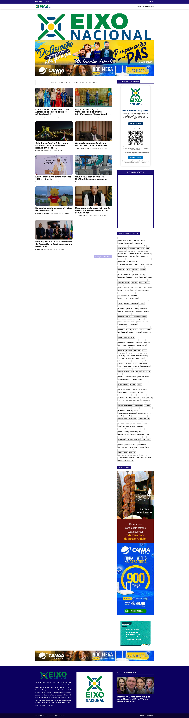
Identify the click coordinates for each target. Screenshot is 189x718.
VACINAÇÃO (132, 450)
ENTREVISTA (121, 329)
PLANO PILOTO (136, 397)
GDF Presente (130, 342)
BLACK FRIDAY (140, 266)
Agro (147, 248)
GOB (119, 345)
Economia (146, 306)
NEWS (100, 117)
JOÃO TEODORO (140, 358)
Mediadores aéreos (136, 374)
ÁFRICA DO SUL (140, 248)
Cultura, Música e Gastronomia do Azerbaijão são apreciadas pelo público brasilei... (52, 112)
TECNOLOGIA (121, 439)
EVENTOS (124, 332)
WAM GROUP (144, 455)
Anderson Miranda (142, 251)
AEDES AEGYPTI (122, 248)
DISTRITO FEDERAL (122, 306)
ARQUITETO (121, 259)
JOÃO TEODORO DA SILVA (124, 361)
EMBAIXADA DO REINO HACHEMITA (126, 321)
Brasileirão (135, 269)
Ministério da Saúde (137, 379)
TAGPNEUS (125, 436)
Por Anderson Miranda (132, 400)
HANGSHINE (129, 350)
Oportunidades (122, 392)
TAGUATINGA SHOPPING (136, 436)
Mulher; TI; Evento (123, 384)
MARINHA (126, 374)
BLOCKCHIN (148, 266)
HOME (139, 6)
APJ (138, 256)
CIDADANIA (143, 277)
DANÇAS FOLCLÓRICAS (143, 290)
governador (131, 345)
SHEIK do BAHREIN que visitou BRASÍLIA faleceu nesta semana (91, 177)
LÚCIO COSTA (137, 368)
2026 (146, 238)
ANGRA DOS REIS (122, 253)
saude (127, 423)
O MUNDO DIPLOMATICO (124, 389)
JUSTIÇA (135, 363)
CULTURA (127, 290)
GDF (147, 340)
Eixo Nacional (144, 308)
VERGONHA (149, 450)
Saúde (133, 423)
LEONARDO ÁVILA (145, 366)
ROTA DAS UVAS (129, 421)
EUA (119, 332)
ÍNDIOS (127, 355)
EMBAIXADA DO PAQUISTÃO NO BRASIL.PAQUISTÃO (131, 319)
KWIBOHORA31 (127, 366)
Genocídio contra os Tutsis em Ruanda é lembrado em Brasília (91, 144)
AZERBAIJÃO (149, 264)
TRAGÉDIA (120, 444)
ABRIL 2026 (120, 243)
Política (149, 397)
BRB (138, 272)
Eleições (120, 311)
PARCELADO (121, 395)
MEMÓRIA (120, 376)
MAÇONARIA (145, 368)
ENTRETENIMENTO (145, 327)
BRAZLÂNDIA (132, 272)
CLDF (129, 280)
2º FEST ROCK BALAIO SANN (125, 240)
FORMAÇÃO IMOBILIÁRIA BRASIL (126, 337)
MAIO (132, 371)
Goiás (124, 345)
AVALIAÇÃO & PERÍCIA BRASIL (125, 264)
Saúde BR (139, 423)
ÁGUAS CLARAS (122, 251)
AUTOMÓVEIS (121, 261)
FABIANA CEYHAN (147, 332)
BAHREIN (120, 266)
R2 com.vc (129, 410)
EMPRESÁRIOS (133, 324)
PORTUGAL (147, 405)
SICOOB (126, 431)
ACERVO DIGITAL (138, 243)
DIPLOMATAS (134, 303)
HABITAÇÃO (121, 350)
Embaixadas (140, 321)
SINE (140, 431)
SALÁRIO (143, 421)
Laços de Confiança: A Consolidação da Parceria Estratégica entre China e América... (93, 112)
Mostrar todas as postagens (88, 82)
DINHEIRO (126, 303)
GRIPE (134, 348)
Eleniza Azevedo (129, 311)
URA (126, 450)
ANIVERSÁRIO (147, 253)
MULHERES (132, 384)
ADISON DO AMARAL (134, 245)
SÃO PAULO (121, 423)
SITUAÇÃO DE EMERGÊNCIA (137, 434)
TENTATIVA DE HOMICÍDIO (133, 439)
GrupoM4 (147, 348)
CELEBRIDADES (121, 277)
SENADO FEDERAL (135, 429)
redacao (136, 410)
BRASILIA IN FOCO (122, 272)
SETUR (146, 429)
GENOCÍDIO (139, 342)
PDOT (138, 395)
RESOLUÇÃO (128, 416)
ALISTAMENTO (131, 251)
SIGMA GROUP (133, 431)
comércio (144, 280)
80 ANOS (143, 240)
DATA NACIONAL (122, 293)
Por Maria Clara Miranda (125, 402)
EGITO (136, 308)
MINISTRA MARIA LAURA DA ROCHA (126, 382)
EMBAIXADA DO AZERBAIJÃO (125, 316)
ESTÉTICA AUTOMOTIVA (145, 329)
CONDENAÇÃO (121, 285)
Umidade (120, 450)
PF (126, 397)
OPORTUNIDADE (143, 389)
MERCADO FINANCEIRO (130, 376)
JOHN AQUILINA (137, 361)
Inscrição (121, 358)
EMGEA (147, 321)
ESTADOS (135, 329)
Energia (136, 327)
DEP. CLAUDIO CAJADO (123, 295)
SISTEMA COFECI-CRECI (123, 434)
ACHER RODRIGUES (122, 245)
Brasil (128, 269)
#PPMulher (140, 238)
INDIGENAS (121, 355)
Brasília (142, 269)
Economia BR (121, 308)
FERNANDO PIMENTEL (129, 334)
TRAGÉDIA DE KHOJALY (130, 444)
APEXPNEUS (132, 256)
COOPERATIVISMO (140, 285)
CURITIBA (133, 290)
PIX (130, 397)
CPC (144, 287)
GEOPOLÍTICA (147, 342)
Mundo (61, 117)
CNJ (133, 280)
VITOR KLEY (132, 452)
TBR (145, 436)
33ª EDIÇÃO (136, 240)
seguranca (140, 426)
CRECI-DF (120, 290)
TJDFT (148, 439)
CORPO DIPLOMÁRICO (123, 287)
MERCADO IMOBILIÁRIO (144, 376)
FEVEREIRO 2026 (140, 334)
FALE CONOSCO (148, 6)
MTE (147, 382)
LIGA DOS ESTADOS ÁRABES (125, 368)
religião (120, 416)
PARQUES (128, 395)
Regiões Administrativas (144, 413)
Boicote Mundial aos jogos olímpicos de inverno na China (53, 209)
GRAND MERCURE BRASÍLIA (124, 348)
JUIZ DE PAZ (121, 363)
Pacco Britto (141, 392)
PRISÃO (143, 408)
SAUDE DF (145, 423)
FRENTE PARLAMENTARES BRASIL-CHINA (128, 340)
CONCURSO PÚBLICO (144, 282)
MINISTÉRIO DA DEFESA (124, 379)
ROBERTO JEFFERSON (144, 418)
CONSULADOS (130, 285)
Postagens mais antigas (103, 256)
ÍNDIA (145, 353)
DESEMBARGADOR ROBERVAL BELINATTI (128, 300)
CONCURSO (134, 282)
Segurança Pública (123, 429)
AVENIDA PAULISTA (139, 264)
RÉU (149, 416)
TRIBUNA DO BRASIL (123, 447)
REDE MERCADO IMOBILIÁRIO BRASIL (127, 413)
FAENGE (120, 334)
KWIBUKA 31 (136, 366)
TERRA (143, 439)
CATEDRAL (135, 274)
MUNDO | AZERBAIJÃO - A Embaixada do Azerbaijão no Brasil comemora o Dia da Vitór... (53, 244)
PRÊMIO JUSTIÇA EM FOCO (124, 408)
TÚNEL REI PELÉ (133, 447)
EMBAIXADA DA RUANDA (124, 314)
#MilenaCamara (131, 238)
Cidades (150, 277)
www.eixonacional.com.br (144, 457)
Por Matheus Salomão (140, 402)
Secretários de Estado (129, 426)
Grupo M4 (140, 348)
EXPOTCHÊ (138, 332)
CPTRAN (150, 287)
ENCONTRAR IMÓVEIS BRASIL (125, 327)
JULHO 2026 (128, 363)
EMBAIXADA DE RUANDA (138, 314)
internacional (130, 358)
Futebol (142, 340)
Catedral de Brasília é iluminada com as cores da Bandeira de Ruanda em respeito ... (51, 145)
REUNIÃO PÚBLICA (122, 418)
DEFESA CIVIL (132, 293)
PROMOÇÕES (121, 410)
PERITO (144, 395)
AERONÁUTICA (131, 248)
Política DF (121, 400)
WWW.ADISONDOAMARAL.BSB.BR (126, 457)
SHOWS (120, 431)
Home (142, 715)
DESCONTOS (134, 295)
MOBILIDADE (141, 382)
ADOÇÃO (143, 245)
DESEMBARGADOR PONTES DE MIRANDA (128, 298)
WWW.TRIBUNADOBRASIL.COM (125, 460)
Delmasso (139, 293)
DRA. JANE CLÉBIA (133, 306)
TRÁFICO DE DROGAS (145, 442)
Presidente (136, 408)
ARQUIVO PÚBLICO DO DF (132, 259)
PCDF (134, 395)
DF (140, 300)
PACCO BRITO (132, 392)
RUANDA (137, 421)
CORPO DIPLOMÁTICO (136, 287)
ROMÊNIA (120, 421)
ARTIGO (142, 259)
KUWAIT (120, 366)
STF (119, 436)
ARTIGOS (148, 259)
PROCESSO (149, 408)
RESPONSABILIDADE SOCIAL (139, 416)
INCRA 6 (130, 353)
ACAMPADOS (128, 243)
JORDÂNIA (145, 361)
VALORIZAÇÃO (140, 450)
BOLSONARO (121, 269)
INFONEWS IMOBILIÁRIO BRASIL (139, 355)
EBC (141, 306)
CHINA (136, 277)
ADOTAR (150, 245)
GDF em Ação (121, 342)
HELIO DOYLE (137, 350)
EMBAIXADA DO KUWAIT (140, 316)
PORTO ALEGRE (138, 405)
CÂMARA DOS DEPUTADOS (124, 274)
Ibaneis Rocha (122, 353)
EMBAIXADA (146, 311)
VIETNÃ (120, 452)
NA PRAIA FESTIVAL (123, 387)
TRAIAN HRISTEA (142, 444)
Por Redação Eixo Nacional (125, 405)
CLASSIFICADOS (122, 280)
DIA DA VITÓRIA (147, 300)
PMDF (143, 397)
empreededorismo (123, 324)
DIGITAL (120, 303)
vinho (125, 452)
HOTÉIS (144, 350)
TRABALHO (121, 442)
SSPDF (148, 434)
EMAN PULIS (139, 311)
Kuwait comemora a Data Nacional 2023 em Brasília (53, 177)
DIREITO (142, 303)
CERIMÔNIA (130, 277)
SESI (142, 429)
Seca (119, 426)
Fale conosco (150, 715)
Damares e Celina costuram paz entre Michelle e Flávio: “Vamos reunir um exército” (133, 699)
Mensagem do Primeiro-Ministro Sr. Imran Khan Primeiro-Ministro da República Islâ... (92, 210)
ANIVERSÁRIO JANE (122, 256)
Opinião (134, 389)
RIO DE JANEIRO (133, 418)
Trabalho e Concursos (132, 442)
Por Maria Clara (145, 400)
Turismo (141, 447)
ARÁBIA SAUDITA (145, 256)
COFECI (137, 280)
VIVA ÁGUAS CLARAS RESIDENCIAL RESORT (128, 455)
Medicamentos (147, 374)
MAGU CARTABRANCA (123, 371)
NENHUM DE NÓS (134, 387)
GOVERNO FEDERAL (141, 345)
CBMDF (142, 274)
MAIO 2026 (138, 371)
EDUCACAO (130, 308)
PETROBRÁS (121, 397)
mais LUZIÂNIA (146, 371)
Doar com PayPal (135, 157)
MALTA (120, 374)
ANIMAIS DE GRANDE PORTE (135, 253)
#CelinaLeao (121, 238)
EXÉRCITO (131, 332)
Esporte (128, 329)
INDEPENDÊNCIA (138, 353)
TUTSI (147, 447)
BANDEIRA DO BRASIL (130, 266)
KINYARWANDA (143, 363)
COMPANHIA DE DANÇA (124, 282)
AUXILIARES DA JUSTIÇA (132, 261)
